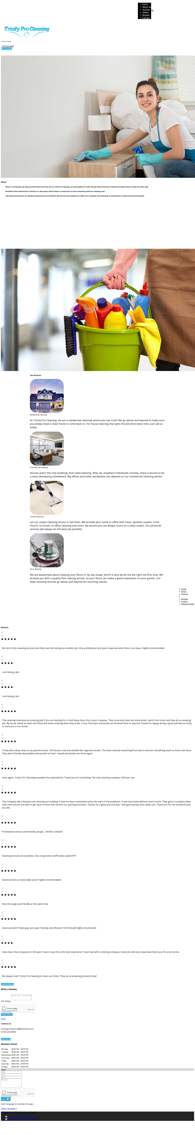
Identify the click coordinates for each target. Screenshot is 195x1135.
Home (145, 4)
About (183, 591)
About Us (146, 6)
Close (3, 1018)
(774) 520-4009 (7, 46)
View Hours (6, 1039)
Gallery (145, 12)
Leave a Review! (7, 984)
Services (146, 9)
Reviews (146, 15)
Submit (6, 1099)
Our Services (6, 48)
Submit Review (7, 1014)
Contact (146, 17)
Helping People (187, 604)
